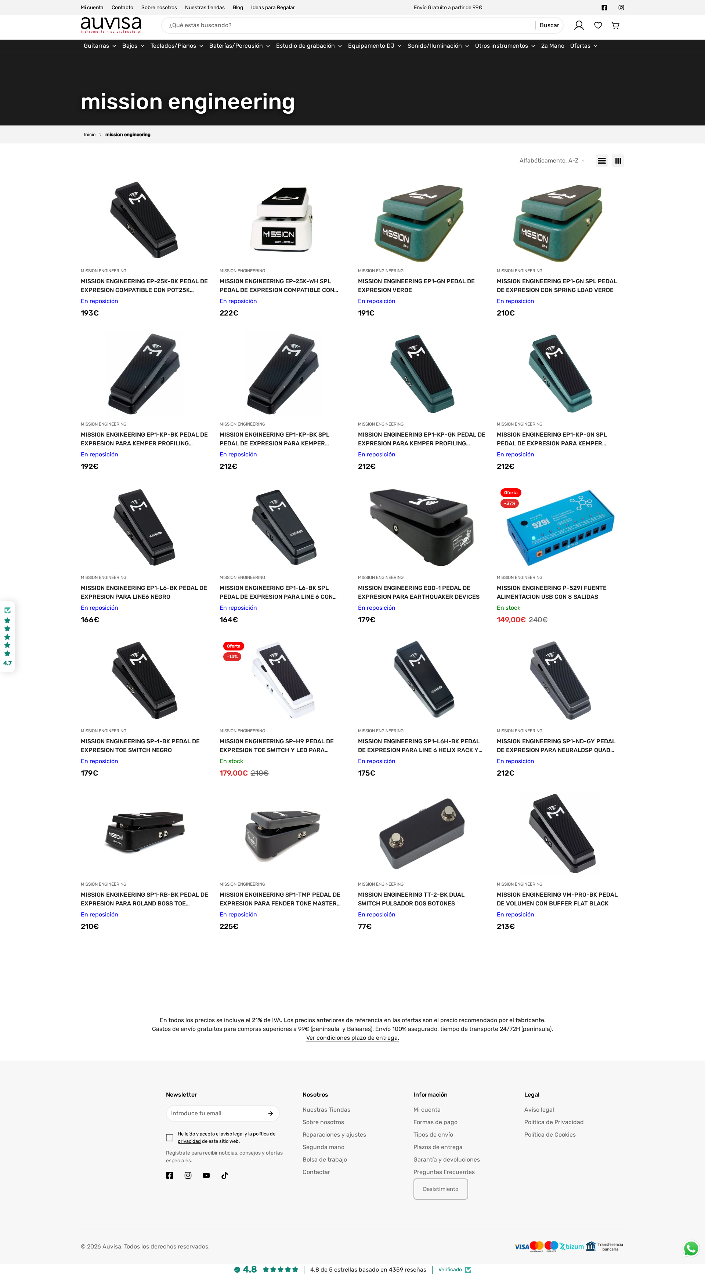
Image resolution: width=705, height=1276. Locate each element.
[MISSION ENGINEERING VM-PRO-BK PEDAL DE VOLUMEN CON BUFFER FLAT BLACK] (561, 833)
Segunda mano (323, 1147)
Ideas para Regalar (273, 7)
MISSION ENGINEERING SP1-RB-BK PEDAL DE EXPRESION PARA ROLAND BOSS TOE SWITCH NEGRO (144, 899)
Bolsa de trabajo (325, 1159)
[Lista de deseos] (598, 25)
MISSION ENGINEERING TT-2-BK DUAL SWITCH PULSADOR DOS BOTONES (411, 899)
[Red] (618, 160)
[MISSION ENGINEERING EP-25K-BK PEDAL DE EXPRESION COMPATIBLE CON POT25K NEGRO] (145, 220)
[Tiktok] (224, 1175)
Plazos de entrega (438, 1147)
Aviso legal (539, 1109)
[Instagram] (621, 8)
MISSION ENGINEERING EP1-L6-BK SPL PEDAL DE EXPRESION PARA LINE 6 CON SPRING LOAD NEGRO (276, 592)
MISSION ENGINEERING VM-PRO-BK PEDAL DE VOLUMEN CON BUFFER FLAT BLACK (557, 899)
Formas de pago (435, 1122)
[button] (615, 25)
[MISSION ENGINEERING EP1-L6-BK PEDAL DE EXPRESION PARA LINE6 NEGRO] (145, 527)
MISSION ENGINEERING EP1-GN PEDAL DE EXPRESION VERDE (416, 286)
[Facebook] (604, 8)
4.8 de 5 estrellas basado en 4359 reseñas (368, 1269)
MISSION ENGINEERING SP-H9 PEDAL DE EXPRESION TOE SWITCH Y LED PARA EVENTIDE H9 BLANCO (277, 746)
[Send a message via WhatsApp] (691, 1249)
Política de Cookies (550, 1134)
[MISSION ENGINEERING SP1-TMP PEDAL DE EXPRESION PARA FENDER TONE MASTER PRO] (283, 833)
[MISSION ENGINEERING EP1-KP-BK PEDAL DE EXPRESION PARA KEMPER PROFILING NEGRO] (145, 373)
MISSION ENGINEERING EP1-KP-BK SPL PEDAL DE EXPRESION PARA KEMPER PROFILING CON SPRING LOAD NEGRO (274, 439)
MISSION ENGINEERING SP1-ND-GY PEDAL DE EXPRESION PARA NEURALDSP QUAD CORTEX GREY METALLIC (556, 746)
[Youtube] (206, 1175)
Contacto (122, 7)
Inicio (89, 134)
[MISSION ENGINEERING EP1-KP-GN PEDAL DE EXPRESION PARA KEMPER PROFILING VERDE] (422, 373)
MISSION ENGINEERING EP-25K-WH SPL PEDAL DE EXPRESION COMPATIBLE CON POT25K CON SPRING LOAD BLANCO (277, 286)
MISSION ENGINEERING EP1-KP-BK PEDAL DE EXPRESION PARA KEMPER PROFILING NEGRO (144, 439)
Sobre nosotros (159, 7)
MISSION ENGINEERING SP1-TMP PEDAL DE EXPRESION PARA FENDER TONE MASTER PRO (280, 899)
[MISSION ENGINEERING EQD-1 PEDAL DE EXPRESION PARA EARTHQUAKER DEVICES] (422, 527)
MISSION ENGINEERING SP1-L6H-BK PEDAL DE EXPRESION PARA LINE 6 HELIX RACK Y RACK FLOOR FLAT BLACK (419, 746)
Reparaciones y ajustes (334, 1134)
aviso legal (232, 1134)
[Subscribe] (270, 1113)
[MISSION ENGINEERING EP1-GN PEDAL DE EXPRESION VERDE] (422, 220)
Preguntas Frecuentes (444, 1172)
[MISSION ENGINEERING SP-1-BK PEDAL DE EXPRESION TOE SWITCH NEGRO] (145, 680)
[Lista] (602, 160)
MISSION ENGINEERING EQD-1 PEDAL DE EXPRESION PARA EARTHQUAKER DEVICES (419, 592)
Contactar (316, 1172)
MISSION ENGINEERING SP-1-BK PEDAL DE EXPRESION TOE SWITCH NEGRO (140, 746)
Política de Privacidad (554, 1122)
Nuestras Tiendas (326, 1109)
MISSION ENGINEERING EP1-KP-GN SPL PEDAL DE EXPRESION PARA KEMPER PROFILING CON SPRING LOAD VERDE (552, 439)
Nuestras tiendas (205, 7)
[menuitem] (100, 46)
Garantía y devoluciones (446, 1159)
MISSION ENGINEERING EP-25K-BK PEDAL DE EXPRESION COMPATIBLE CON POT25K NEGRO (144, 286)
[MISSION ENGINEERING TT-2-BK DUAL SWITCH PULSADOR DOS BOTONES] (422, 833)
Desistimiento (441, 1189)
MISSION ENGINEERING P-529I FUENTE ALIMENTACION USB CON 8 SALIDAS (552, 592)
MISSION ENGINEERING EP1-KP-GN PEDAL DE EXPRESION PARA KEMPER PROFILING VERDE (421, 439)
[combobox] (362, 25)
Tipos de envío (433, 1134)
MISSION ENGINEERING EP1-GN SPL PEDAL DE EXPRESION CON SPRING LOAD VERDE (557, 286)
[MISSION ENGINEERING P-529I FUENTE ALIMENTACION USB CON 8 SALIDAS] (561, 527)
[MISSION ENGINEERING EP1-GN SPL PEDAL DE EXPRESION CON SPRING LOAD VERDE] (561, 220)
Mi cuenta (92, 7)
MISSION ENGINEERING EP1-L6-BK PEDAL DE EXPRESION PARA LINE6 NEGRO (144, 592)
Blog (238, 7)
